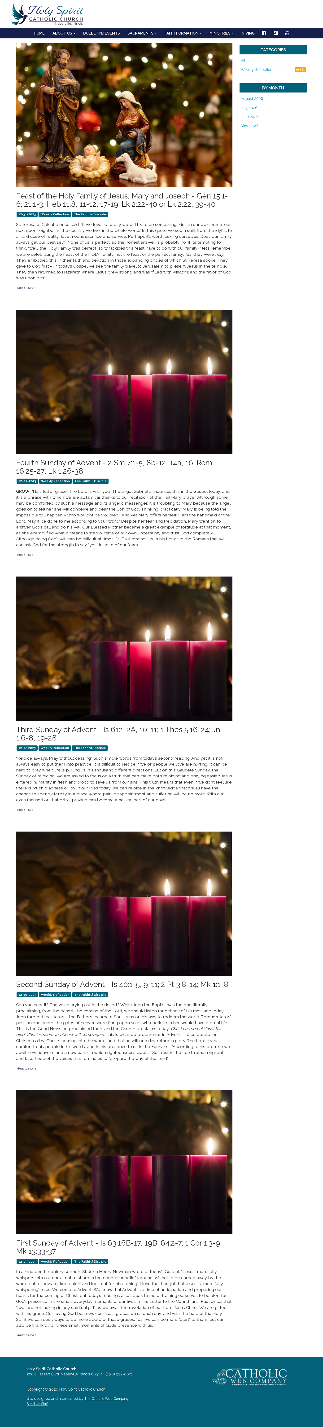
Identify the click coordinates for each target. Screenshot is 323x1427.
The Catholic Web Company (106, 1399)
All (243, 60)
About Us (62, 33)
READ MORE (28, 288)
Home (39, 33)
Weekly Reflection (256, 69)
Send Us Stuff (37, 1404)
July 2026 (249, 108)
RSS (299, 69)
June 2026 (250, 117)
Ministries (220, 33)
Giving (248, 33)
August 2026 (252, 98)
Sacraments (140, 33)
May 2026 (249, 126)
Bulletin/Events (101, 33)
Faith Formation (182, 33)
